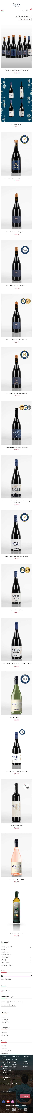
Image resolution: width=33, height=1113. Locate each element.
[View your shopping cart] (30, 11)
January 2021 (5, 1022)
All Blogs (4, 1032)
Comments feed (6, 1051)
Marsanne (12, 1002)
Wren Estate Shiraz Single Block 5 (16, 285)
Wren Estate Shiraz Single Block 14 (16, 339)
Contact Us (14, 1059)
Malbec (4, 1002)
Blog (13, 1067)
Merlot (19, 1002)
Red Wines (5, 957)
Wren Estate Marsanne (16, 717)
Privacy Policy (26, 1063)
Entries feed (5, 1048)
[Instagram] (12, 1101)
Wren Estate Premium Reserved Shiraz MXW (16, 178)
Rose (3, 960)
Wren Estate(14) (7, 991)
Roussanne (5, 1005)
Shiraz (13, 1005)
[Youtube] (8, 1101)
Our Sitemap (25, 1066)
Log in (3, 1045)
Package (4, 952)
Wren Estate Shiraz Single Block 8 (16, 232)
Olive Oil (4, 949)
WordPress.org (6, 1053)
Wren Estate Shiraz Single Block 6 (16, 393)
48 (27, 19)
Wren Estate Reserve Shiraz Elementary (16, 447)
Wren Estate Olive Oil (16, 933)
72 (29, 19)
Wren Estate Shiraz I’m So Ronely (16, 610)
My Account (15, 1064)
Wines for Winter (6, 965)
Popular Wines (6, 954)
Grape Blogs (5, 1035)
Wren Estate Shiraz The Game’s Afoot (16, 771)
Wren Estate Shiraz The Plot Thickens (16, 556)
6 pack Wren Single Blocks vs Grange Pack (16, 70)
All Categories (5, 947)
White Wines (5, 962)
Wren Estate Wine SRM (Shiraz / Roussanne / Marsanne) (16, 501)
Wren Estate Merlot (16, 825)
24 (24, 19)
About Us (14, 1062)
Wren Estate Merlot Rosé (16, 879)
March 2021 (5, 1017)
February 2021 (5, 1019)
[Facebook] (3, 1101)
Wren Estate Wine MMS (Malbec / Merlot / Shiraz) (16, 663)
